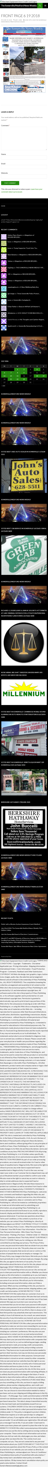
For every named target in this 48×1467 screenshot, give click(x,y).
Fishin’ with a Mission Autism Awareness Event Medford (20, 924)
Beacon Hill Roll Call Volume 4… (30, 306)
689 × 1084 (18, 20)
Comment (5, 125)
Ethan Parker (12, 306)
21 (11, 379)
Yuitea (10, 261)
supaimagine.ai (13, 287)
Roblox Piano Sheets (15, 235)
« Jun (3, 386)
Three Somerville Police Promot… (28, 293)
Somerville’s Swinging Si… (22, 300)
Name (3, 154)
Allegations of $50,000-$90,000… (25, 242)
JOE (9, 274)
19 (43, 376)
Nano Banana (12, 255)
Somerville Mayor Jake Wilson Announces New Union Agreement (23, 946)
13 (4, 376)
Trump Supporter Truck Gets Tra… (26, 248)
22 (17, 379)
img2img (10, 268)
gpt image (11, 293)
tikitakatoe (11, 313)
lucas (9, 242)
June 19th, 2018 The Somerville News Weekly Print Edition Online (23, 21)
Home (3, 206)
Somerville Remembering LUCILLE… (31, 326)
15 (17, 376)
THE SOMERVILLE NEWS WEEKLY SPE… (30, 268)
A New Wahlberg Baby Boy (29, 287)
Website (4, 173)
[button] (24, 345)
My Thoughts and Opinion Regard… (32, 319)
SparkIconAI (12, 326)
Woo (9, 956)
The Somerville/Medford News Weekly (19, 5)
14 (11, 376)
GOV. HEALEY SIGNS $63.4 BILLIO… (30, 313)
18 (37, 376)
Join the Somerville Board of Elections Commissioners (19, 934)
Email (3, 163)
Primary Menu (45, 5)
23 (24, 379)
